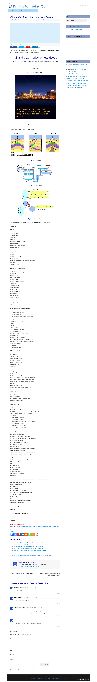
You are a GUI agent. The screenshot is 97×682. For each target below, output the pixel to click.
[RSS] (88, 5)
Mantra (57, 678)
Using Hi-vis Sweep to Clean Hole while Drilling (22, 573)
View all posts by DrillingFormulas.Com (30, 566)
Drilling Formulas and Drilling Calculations (40, 678)
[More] (33, 533)
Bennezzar (17, 620)
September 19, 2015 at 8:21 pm (29, 620)
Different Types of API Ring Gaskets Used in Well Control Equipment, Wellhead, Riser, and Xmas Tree (77, 78)
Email (12, 654)
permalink (49, 555)
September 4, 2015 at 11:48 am (38, 607)
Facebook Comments (26, 634)
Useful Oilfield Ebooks (42, 20)
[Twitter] (80, 5)
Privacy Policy (86, 2)
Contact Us (79, 2)
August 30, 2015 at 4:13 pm (32, 587)
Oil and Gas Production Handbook (21, 555)
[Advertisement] (35, 33)
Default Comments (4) (15, 634)
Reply (58, 593)
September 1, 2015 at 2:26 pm (29, 597)
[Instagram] (85, 5)
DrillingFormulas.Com (17, 20)
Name (12, 650)
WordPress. (63, 678)
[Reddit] (26, 533)
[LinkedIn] (83, 5)
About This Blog (71, 2)
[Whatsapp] (29, 533)
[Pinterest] (19, 533)
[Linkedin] (22, 533)
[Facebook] (78, 5)
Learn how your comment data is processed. (41, 670)
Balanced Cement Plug (77, 73)
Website (12, 659)
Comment (12, 639)
